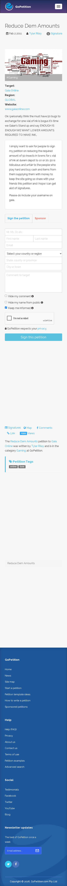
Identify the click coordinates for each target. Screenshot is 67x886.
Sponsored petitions (16, 706)
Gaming (21, 450)
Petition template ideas (17, 694)
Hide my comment (19, 296)
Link (12, 433)
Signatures (14, 427)
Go (37, 850)
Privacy (9, 735)
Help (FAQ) (11, 729)
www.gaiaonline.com (17, 109)
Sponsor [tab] (40, 218)
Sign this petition (33, 337)
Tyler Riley (35, 33)
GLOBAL (10, 99)
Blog (7, 814)
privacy (42, 328)
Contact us (11, 748)
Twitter (8, 802)
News (8, 675)
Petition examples (15, 760)
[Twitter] (8, 864)
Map (29, 427)
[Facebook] (15, 864)
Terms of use (12, 754)
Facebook (10, 795)
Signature (56, 33)
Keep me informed (19, 308)
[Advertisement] (33, 380)
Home (8, 669)
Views (28, 433)
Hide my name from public (24, 302)
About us (10, 742)
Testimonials (12, 789)
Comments (45, 427)
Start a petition (13, 688)
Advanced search (14, 766)
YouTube (10, 808)
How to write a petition (17, 700)
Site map (10, 681)
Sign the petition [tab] (18, 218)
